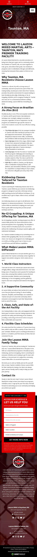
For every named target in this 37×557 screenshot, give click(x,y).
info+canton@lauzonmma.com (19, 533)
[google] (18, 518)
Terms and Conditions (20, 549)
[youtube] (21, 518)
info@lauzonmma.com (19, 514)
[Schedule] (9, 2)
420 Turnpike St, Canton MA (18, 528)
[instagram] (16, 518)
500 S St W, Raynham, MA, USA (18, 510)
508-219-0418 (19, 512)
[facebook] (13, 518)
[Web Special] (27, 2)
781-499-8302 (19, 531)
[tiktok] (24, 518)
